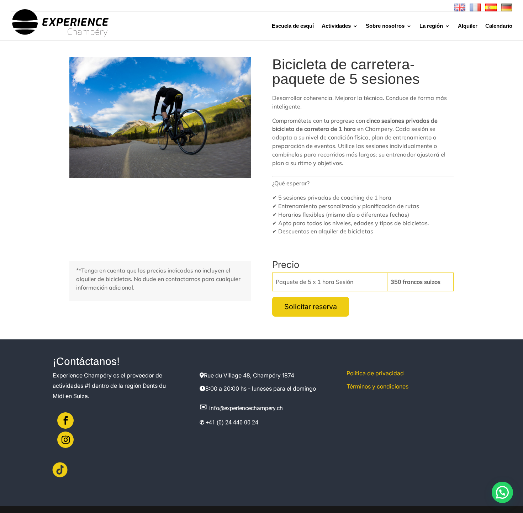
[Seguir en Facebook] (65, 420)
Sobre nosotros (385, 26)
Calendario (498, 26)
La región (431, 26)
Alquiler (467, 26)
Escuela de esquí (293, 26)
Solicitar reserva (310, 306)
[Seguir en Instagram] (65, 440)
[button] (502, 492)
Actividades (336, 26)
